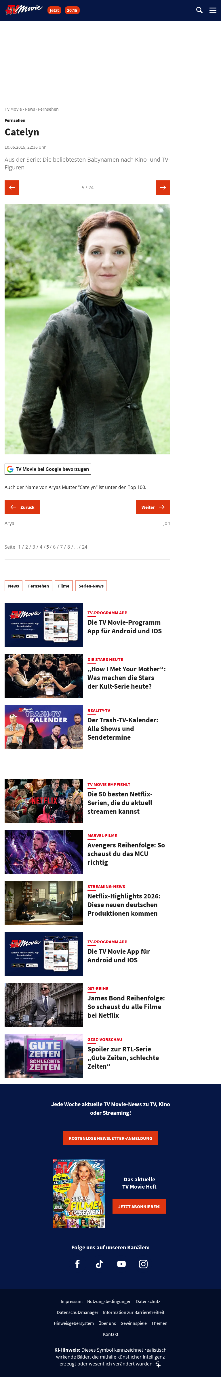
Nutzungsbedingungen (109, 1301)
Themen (159, 1323)
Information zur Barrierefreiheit (133, 1312)
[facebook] (77, 1264)
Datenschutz (148, 1301)
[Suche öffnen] (199, 10)
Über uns (107, 1323)
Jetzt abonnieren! (139, 1206)
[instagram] (143, 1264)
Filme (63, 586)
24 (84, 547)
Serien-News (91, 586)
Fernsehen (48, 109)
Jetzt (54, 10)
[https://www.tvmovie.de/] (24, 10)
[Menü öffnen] (212, 10)
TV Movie (13, 109)
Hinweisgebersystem (74, 1323)
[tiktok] (99, 1264)
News (30, 109)
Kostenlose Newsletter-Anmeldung (110, 1138)
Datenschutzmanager (77, 1312)
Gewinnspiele (134, 1323)
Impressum (72, 1301)
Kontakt (110, 1334)
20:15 (72, 10)
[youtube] (121, 1264)
